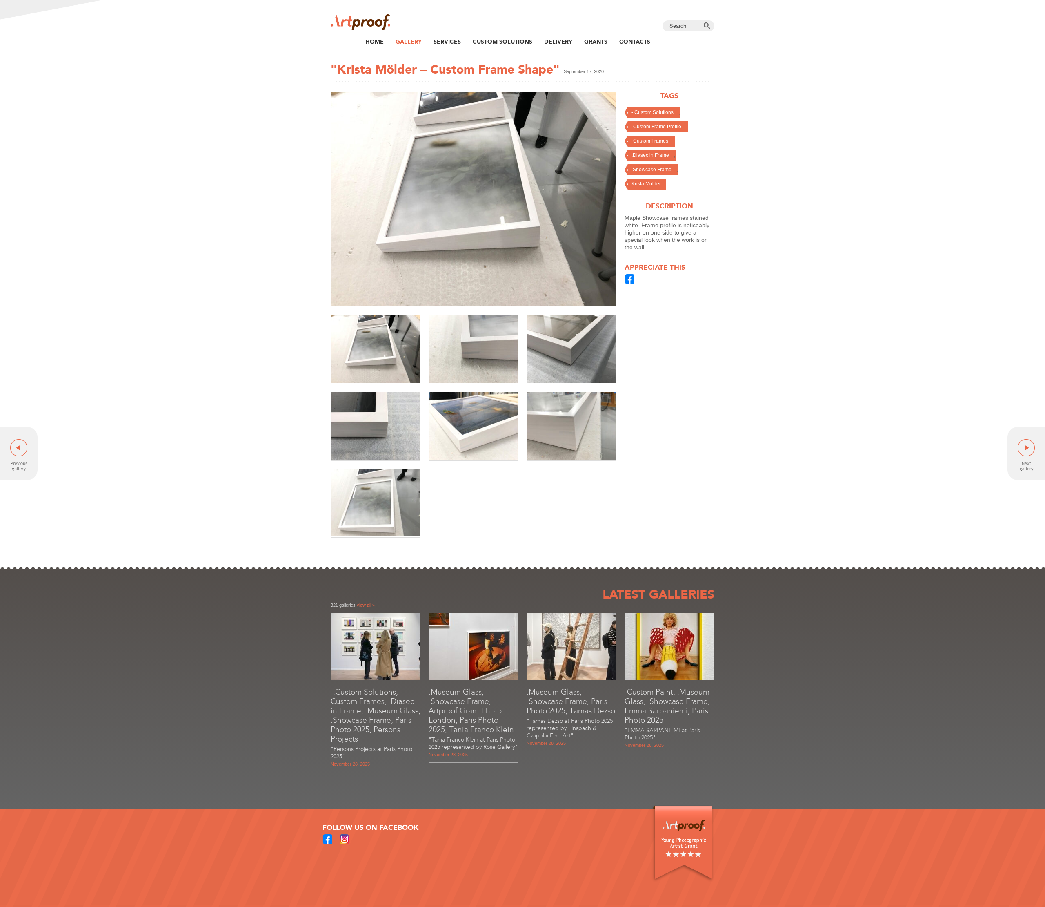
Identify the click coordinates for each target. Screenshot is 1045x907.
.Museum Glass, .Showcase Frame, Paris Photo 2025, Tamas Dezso (571, 701)
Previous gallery (19, 453)
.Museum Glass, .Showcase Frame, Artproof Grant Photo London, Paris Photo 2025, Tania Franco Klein (471, 710)
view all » (366, 605)
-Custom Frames (649, 141)
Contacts (634, 42)
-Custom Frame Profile (656, 127)
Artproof (360, 22)
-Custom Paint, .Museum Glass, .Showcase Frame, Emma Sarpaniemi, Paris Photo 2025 (667, 706)
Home (374, 42)
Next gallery (1026, 453)
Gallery (409, 42)
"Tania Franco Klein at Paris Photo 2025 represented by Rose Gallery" (473, 743)
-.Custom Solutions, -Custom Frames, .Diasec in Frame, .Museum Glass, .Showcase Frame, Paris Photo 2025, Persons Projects (375, 715)
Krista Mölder (646, 184)
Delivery (558, 42)
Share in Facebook (630, 279)
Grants (595, 42)
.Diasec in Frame (650, 155)
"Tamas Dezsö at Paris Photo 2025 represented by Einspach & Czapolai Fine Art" (570, 728)
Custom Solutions (502, 42)
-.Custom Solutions (652, 112)
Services (447, 42)
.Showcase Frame (651, 169)
